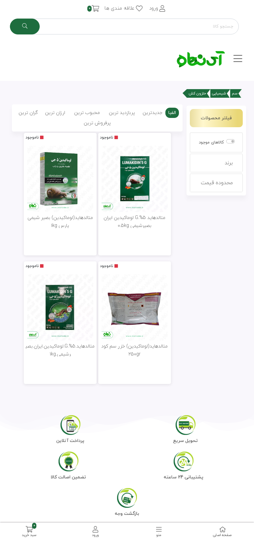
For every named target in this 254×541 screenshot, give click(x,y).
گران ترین (28, 113)
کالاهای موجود (211, 142)
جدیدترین (152, 113)
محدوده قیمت (217, 183)
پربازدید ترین (122, 113)
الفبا (172, 113)
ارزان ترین (55, 113)
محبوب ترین (87, 113)
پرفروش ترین (97, 123)
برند (229, 163)
